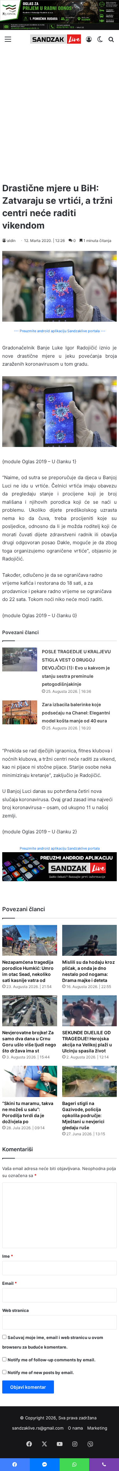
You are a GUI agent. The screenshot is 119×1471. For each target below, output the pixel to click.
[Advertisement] (59, 112)
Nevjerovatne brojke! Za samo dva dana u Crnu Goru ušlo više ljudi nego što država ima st (29, 1041)
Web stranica (15, 1310)
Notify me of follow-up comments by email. (52, 1359)
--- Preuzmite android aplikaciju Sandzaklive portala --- (59, 331)
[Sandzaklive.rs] (55, 39)
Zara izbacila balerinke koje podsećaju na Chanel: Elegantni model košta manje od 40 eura (76, 712)
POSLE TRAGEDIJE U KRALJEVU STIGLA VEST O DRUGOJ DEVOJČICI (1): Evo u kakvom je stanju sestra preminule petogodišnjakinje (76, 668)
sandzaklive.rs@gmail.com (37, 1428)
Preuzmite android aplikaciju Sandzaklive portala (60, 848)
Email (9, 1283)
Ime (7, 1256)
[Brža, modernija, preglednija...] (59, 866)
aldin (11, 240)
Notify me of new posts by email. (41, 1372)
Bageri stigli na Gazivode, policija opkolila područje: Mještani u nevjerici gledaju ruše (83, 1115)
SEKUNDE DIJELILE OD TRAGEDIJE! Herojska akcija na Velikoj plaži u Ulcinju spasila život (87, 1041)
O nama (75, 1428)
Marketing (97, 1428)
